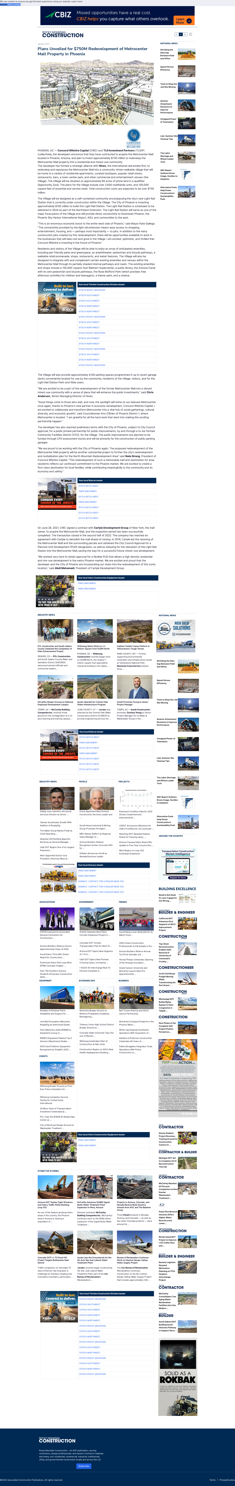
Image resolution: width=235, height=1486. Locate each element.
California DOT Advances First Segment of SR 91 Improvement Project (167, 924)
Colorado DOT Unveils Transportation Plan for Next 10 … (96, 944)
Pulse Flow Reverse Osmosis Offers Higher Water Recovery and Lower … (168, 1217)
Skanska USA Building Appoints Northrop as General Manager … (55, 840)
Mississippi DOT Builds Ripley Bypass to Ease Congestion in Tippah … (166, 1005)
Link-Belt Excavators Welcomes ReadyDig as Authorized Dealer (55, 1023)
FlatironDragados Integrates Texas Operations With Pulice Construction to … (135, 1049)
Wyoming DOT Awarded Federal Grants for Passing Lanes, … (134, 835)
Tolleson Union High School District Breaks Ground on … (97, 1026)
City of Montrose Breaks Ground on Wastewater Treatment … (57, 1126)
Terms (212, 1480)
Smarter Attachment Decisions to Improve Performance (166, 107)
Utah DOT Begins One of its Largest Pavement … (57, 849)
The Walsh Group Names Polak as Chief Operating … (56, 832)
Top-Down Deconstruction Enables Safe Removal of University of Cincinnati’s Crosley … (166, 953)
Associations (47, 902)
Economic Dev (87, 980)
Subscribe (84, 1466)
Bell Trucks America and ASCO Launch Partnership (134, 1012)
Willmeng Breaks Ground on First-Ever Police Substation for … (56, 1087)
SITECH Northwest (89, 306)
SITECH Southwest (89, 295)
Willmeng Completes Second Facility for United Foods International (54, 1100)
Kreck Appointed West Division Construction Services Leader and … (96, 814)
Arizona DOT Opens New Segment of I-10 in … (96, 953)
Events (43, 1056)
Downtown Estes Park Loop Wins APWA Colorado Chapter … (56, 964)
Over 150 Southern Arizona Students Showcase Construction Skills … (56, 974)
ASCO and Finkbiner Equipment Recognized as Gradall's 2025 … (55, 1048)
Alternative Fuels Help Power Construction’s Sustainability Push (168, 193)
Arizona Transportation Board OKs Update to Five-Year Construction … (136, 844)
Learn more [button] (76, 1)
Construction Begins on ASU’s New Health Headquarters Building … (96, 1051)
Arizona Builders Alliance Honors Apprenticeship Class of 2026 (56, 947)
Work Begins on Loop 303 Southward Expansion (131, 852)
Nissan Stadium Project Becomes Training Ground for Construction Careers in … (168, 1139)
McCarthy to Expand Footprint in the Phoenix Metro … (136, 1023)
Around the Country (171, 836)
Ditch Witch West (89, 486)
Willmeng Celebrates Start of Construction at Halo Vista (93, 1043)
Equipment (45, 980)
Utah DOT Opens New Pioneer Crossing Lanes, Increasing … (94, 961)
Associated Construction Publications (25, 1480)
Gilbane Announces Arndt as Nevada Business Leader (93, 855)
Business (124, 980)
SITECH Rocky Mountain (92, 290)
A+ (185, 34)
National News (169, 43)
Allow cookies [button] (14, 4)
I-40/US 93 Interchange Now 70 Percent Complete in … (95, 969)
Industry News (46, 615)
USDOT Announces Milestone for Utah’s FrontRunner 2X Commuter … (136, 827)
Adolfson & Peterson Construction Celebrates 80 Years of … (135, 1040)
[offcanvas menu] (190, 34)
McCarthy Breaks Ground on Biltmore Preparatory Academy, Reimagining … (94, 1013)
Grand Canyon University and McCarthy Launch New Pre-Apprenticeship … (133, 971)
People (83, 781)
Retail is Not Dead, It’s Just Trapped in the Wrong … (168, 898)
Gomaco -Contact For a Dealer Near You (101, 881)
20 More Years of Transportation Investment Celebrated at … (55, 1110)
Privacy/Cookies (227, 1480)
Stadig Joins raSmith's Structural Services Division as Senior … (55, 813)
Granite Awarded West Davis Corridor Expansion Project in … (95, 933)
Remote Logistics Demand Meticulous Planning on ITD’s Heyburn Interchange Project (167, 1271)
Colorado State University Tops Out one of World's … (97, 1034)
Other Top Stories (48, 1171)
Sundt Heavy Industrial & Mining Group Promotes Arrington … (95, 827)
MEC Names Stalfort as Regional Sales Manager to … (95, 835)
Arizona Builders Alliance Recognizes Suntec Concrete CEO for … (96, 845)
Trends (123, 902)
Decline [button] (3, 4)
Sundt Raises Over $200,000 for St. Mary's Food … (136, 933)
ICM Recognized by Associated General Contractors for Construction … (55, 935)
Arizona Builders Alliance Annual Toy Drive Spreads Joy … (134, 953)
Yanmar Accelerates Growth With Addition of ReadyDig (56, 824)
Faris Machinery (88, 491)
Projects (124, 781)
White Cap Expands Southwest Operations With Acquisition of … (135, 1031)
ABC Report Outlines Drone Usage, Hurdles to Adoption (167, 800)
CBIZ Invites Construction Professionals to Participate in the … (136, 944)
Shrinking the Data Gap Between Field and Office (166, 664)
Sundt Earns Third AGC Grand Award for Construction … (54, 956)
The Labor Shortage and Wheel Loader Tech (166, 780)
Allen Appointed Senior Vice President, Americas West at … (54, 857)
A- (177, 34)
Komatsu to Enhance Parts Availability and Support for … (54, 1012)
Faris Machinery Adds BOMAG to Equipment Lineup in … (55, 1031)
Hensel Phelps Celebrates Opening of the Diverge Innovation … (136, 961)
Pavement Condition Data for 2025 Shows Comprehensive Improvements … (135, 814)
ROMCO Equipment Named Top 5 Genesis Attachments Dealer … (56, 1040)
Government (86, 902)
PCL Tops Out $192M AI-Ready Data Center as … (57, 1118)
